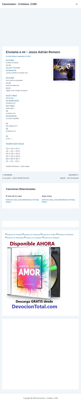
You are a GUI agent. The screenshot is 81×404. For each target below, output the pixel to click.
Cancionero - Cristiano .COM (19, 4)
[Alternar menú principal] (76, 4)
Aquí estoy (47, 196)
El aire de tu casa (14, 196)
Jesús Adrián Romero (25, 200)
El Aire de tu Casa (11, 200)
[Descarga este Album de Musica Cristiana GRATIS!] (33, 275)
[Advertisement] (40, 24)
